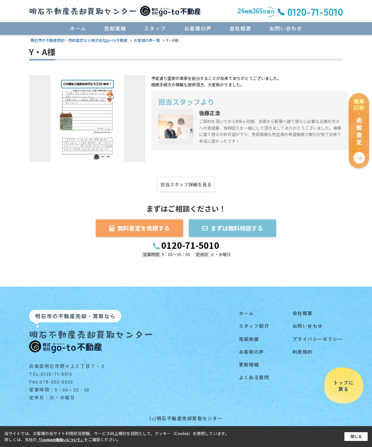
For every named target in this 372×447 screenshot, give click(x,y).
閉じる (356, 436)
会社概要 (240, 28)
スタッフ (155, 28)
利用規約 (302, 351)
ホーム (78, 28)
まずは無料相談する (237, 228)
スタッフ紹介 (254, 325)
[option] (87, 118)
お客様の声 (198, 28)
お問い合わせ (285, 28)
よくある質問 (254, 377)
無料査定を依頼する (143, 228)
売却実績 (115, 28)
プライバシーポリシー (317, 338)
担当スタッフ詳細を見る (186, 184)
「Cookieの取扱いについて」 (60, 439)
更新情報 (249, 364)
